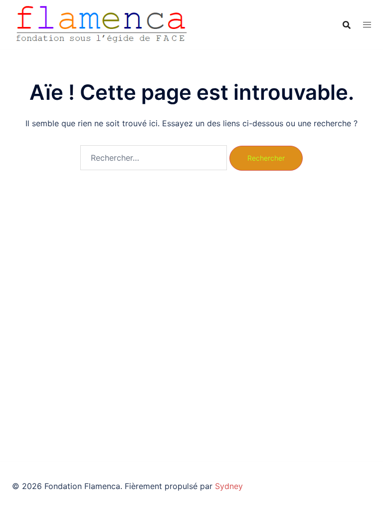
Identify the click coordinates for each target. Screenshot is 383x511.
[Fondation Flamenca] (102, 24)
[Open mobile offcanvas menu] (367, 24)
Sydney (229, 486)
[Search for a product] (347, 25)
